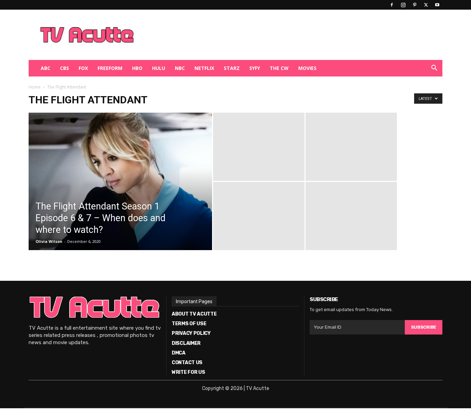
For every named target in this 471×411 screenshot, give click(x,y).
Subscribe (423, 327)
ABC (45, 68)
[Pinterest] (414, 5)
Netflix (204, 68)
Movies (307, 68)
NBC (180, 68)
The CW (279, 68)
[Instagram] (403, 5)
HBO (137, 68)
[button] (434, 68)
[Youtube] (437, 5)
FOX (83, 68)
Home (35, 87)
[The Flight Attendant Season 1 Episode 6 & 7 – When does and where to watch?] (120, 192)
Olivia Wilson (49, 241)
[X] (426, 5)
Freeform (110, 68)
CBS (64, 68)
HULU (158, 68)
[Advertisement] (271, 34)
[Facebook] (392, 5)
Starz (232, 68)
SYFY (254, 68)
